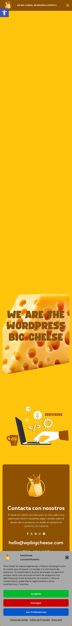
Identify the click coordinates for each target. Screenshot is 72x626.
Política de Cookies (19, 619)
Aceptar (36, 593)
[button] (4, 12)
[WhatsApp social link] (40, 534)
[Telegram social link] (44, 534)
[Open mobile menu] (67, 5)
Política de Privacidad (40, 619)
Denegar (36, 602)
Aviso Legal (56, 619)
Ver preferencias (36, 612)
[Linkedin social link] (36, 534)
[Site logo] (8, 5)
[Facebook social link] (27, 534)
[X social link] (31, 534)
